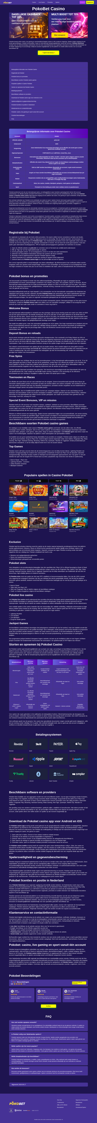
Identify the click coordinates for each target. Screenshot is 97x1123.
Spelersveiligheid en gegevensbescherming (23, 101)
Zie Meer (48, 1006)
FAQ (12, 119)
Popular (17, 480)
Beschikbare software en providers (21, 94)
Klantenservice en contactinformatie (21, 108)
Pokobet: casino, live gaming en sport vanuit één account (27, 112)
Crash (57, 480)
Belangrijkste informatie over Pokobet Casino (24, 69)
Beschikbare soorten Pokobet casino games (23, 80)
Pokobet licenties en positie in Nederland (23, 105)
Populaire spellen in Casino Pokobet (21, 83)
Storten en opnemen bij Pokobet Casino (22, 87)
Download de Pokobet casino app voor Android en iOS (26, 97)
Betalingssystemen (16, 90)
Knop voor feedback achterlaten (77, 983)
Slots (77, 480)
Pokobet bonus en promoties (19, 76)
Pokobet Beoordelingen (18, 115)
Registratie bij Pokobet (17, 73)
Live (37, 480)
